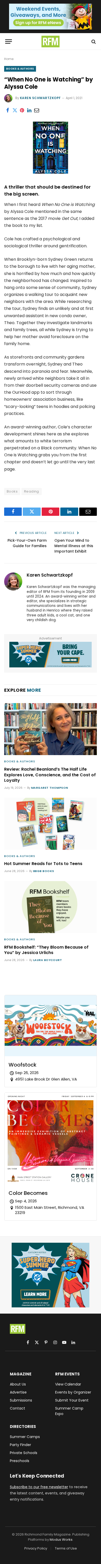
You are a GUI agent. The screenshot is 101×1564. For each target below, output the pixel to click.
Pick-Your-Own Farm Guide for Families (27, 543)
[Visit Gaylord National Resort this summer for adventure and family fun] (50, 654)
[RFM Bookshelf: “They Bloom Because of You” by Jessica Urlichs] (50, 907)
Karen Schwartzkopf (40, 98)
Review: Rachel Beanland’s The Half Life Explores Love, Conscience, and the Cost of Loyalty (50, 775)
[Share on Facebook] (7, 110)
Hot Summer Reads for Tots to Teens (43, 864)
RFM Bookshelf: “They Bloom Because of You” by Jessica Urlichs (46, 950)
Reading (31, 491)
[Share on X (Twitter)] (14, 110)
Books (12, 491)
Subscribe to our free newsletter (39, 1486)
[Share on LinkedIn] (29, 110)
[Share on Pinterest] (22, 110)
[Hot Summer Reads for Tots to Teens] (50, 824)
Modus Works (61, 1539)
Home (8, 59)
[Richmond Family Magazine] (50, 41)
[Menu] (8, 41)
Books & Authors (20, 69)
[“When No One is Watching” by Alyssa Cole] (50, 172)
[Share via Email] (36, 110)
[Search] (93, 41)
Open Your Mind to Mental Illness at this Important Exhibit (73, 546)
